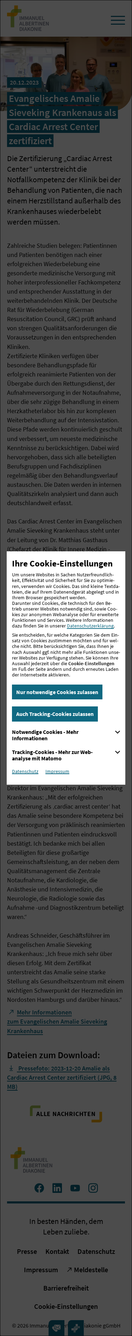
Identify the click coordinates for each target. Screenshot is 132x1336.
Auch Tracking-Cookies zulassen (55, 713)
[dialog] (66, 668)
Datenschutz (25, 771)
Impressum (57, 771)
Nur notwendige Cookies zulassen (57, 691)
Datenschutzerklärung (90, 626)
